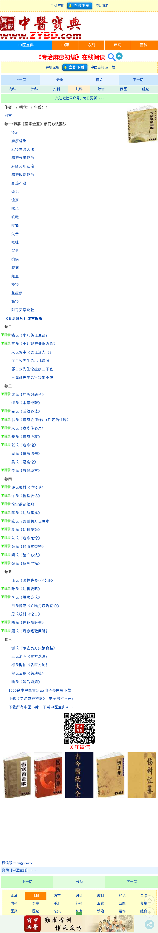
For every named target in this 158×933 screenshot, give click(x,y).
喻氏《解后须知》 (26, 682)
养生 (143, 903)
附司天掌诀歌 (22, 310)
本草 (14, 896)
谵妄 (15, 200)
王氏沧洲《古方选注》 (30, 656)
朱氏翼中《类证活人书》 (32, 352)
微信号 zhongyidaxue (17, 863)
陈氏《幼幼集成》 (26, 513)
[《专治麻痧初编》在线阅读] (142, 142)
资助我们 (102, 6)
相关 (99, 80)
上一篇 (20, 80)
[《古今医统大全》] (79, 797)
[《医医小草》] (48, 797)
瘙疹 (15, 285)
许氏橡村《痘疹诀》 (28, 487)
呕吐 (15, 242)
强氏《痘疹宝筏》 (26, 564)
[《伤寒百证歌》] (17, 797)
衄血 (15, 276)
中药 (65, 45)
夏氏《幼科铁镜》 (26, 530)
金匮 (143, 896)
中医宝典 (26, 45)
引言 (8, 116)
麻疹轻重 (19, 141)
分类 (59, 80)
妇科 (56, 89)
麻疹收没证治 (22, 175)
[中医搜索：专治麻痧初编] (110, 57)
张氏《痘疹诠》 (24, 445)
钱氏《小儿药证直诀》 (30, 335)
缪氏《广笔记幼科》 (28, 395)
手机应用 (58, 6)
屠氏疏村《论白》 (26, 614)
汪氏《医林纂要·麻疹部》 (33, 580)
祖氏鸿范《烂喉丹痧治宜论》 (36, 606)
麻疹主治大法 (22, 149)
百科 (144, 45)
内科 (12, 89)
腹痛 (15, 268)
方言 (57, 896)
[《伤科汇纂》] (142, 797)
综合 (101, 89)
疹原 (15, 132)
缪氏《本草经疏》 (26, 403)
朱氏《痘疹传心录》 (28, 428)
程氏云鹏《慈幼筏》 (28, 673)
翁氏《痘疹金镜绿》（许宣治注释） (41, 420)
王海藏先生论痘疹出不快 (32, 378)
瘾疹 (15, 302)
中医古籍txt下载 (103, 67)
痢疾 (15, 259)
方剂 (91, 45)
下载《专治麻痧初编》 (27, 699)
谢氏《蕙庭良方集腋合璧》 (34, 648)
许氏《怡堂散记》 (26, 496)
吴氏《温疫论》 (24, 462)
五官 (100, 903)
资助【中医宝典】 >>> (19, 870)
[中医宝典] (40, 37)
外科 (34, 89)
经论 (145, 89)
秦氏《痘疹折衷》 (26, 437)
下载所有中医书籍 (24, 707)
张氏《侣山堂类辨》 (28, 547)
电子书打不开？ (62, 699)
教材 (100, 896)
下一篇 (138, 80)
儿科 (79, 89)
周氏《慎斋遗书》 (26, 454)
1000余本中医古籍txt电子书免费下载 (40, 690)
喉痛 (15, 226)
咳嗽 (15, 217)
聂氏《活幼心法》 (26, 411)
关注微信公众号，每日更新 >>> (79, 98)
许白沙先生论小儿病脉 (30, 361)
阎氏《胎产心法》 (26, 555)
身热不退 (19, 183)
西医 (123, 89)
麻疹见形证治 (22, 166)
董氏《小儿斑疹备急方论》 (34, 344)
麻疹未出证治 (22, 158)
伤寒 (35, 903)
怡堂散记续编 (22, 504)
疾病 (117, 45)
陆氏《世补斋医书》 (28, 623)
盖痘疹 (17, 293)
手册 (57, 903)
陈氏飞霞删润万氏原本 (30, 521)
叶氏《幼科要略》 (26, 589)
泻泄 (15, 251)
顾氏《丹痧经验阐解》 (30, 631)
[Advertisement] (142, 203)
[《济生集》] (110, 797)
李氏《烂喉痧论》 (26, 597)
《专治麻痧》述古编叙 (23, 319)
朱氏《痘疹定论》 (26, 538)
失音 (15, 234)
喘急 (15, 209)
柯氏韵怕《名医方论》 (30, 665)
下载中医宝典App (58, 707)
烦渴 (15, 192)
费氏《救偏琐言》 (26, 471)
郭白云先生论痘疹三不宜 (32, 369)
